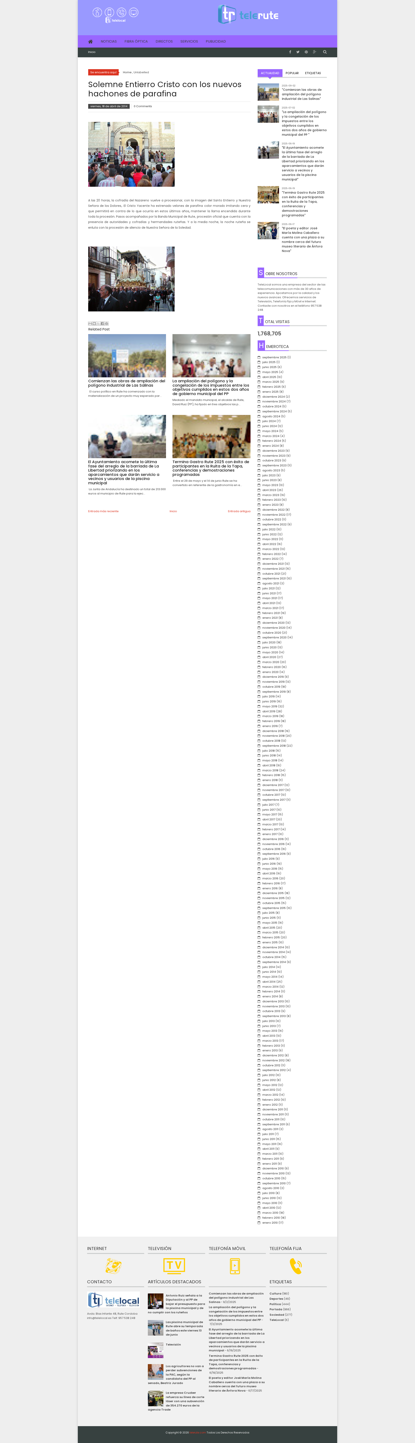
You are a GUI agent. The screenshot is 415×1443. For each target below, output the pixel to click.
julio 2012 (268, 1075)
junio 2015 (269, 918)
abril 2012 (268, 1090)
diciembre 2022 (273, 510)
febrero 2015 (271, 937)
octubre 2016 (271, 849)
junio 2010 (269, 1198)
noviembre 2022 (274, 515)
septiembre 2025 (274, 357)
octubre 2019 (271, 687)
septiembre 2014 (274, 962)
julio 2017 (268, 805)
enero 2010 (270, 1223)
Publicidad (216, 41)
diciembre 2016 (273, 839)
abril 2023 (269, 490)
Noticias (109, 41)
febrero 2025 (271, 387)
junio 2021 (269, 593)
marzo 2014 (270, 987)
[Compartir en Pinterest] (106, 323)
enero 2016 (270, 888)
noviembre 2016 (273, 844)
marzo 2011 (270, 1154)
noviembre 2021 (273, 569)
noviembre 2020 (274, 628)
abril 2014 (269, 982)
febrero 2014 (271, 991)
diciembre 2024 (273, 397)
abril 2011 (268, 1149)
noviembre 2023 (274, 456)
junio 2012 (269, 1080)
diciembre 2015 (273, 893)
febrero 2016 (271, 883)
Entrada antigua (239, 511)
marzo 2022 (270, 549)
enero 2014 (270, 996)
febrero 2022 (271, 554)
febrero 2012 (271, 1100)
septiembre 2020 (274, 637)
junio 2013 (269, 1026)
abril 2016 (268, 873)
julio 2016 (268, 859)
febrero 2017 (271, 829)
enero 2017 (270, 834)
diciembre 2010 (273, 1168)
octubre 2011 (270, 1119)
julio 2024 (269, 421)
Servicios (189, 41)
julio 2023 (269, 475)
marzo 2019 (270, 716)
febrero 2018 (271, 775)
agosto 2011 (270, 1129)
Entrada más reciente (103, 511)
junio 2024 (269, 426)
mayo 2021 (269, 598)
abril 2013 (268, 1036)
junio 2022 (269, 534)
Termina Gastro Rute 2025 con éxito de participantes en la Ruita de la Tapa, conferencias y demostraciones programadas (236, 1362)
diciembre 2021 (273, 564)
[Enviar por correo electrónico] (90, 323)
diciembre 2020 (273, 623)
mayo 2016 (269, 869)
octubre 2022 (271, 519)
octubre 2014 (271, 957)
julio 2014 (268, 967)
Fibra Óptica (136, 41)
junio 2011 (268, 1139)
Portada (276, 1309)
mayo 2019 (269, 706)
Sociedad (277, 1315)
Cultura (275, 1294)
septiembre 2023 (274, 465)
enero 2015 (270, 942)
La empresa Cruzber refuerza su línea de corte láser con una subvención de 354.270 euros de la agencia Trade (176, 1401)
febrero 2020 (271, 667)
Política (275, 1304)
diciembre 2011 (272, 1109)
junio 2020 (269, 647)
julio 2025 (269, 362)
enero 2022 (270, 559)
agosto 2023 (271, 470)
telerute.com (198, 1432)
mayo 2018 (269, 760)
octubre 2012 (271, 1065)
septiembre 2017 (274, 800)
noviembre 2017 (273, 790)
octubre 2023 (271, 460)
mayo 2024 (270, 431)
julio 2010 (268, 1193)
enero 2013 (270, 1050)
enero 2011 (269, 1164)
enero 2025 (270, 392)
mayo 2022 (270, 539)
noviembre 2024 (274, 401)
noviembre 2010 (273, 1173)
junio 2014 (269, 972)
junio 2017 (269, 810)
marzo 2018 (270, 770)
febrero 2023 (271, 500)
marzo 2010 (270, 1213)
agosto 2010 (270, 1188)
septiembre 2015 (274, 908)
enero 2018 (270, 780)
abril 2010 (268, 1208)
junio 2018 (269, 755)
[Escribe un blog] (94, 323)
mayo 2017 (269, 814)
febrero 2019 (271, 721)
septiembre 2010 (274, 1183)
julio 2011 (268, 1134)
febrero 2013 (271, 1046)
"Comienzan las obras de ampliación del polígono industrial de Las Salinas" (302, 94)
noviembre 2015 (273, 898)
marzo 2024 (270, 436)
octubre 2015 (271, 903)
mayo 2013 (269, 1031)
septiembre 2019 (274, 692)
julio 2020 (269, 642)
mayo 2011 (269, 1144)
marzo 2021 (270, 608)
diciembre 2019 (273, 677)
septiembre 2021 (274, 578)
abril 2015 (268, 928)
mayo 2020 (270, 652)
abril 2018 (268, 765)
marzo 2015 (270, 932)
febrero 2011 (270, 1159)
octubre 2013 (271, 1011)
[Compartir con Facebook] (102, 323)
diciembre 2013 (273, 1001)
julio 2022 (269, 529)
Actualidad (270, 73)
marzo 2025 (270, 382)
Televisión (173, 1345)
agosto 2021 (270, 583)
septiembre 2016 (274, 854)
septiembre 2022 (274, 524)
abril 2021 (268, 603)
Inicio (92, 52)
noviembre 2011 (273, 1114)
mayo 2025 (270, 372)
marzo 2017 (270, 824)
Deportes (276, 1299)
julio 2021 (268, 588)
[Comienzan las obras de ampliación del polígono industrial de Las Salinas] (268, 94)
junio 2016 (269, 864)
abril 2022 (269, 544)
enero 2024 (270, 446)
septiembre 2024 (274, 411)
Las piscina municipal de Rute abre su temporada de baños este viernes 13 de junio (184, 1328)
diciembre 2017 (273, 785)
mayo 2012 (269, 1085)
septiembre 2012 (274, 1070)
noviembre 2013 (273, 1006)
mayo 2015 (269, 923)
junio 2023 (269, 480)
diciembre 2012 (273, 1055)
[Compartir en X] (98, 323)
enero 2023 (270, 505)
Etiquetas (313, 73)
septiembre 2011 (273, 1124)
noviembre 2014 (273, 952)
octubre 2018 (271, 741)
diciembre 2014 (273, 947)
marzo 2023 (270, 495)
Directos (164, 41)
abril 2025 (269, 377)
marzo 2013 (270, 1041)
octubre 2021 (271, 574)
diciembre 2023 (273, 451)
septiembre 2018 (274, 746)
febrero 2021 (271, 613)
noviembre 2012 (273, 1060)
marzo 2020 (270, 662)
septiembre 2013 (274, 1016)
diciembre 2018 (273, 731)
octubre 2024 (271, 406)
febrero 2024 (271, 441)
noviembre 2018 (273, 736)
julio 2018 (268, 751)
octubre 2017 (271, 795)
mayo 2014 (270, 977)
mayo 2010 (269, 1203)
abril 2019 (268, 711)
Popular (292, 73)
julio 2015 (268, 913)
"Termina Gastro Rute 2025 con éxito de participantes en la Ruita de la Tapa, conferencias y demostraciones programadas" (303, 203)
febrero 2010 (271, 1218)
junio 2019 (269, 701)
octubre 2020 (271, 633)
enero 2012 (270, 1105)
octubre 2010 (271, 1178)
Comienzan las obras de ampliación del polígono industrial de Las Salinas (236, 1298)
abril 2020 (269, 657)
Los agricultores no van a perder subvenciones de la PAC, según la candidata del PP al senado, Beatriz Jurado (176, 1374)
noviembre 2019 (273, 682)
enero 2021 (270, 618)
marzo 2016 (270, 878)
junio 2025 (269, 367)
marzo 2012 (270, 1095)
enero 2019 (270, 726)
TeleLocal (277, 1320)
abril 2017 (268, 819)
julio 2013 (268, 1021)
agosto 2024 (271, 416)
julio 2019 (268, 696)
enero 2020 (270, 672)
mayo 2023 (270, 485)
